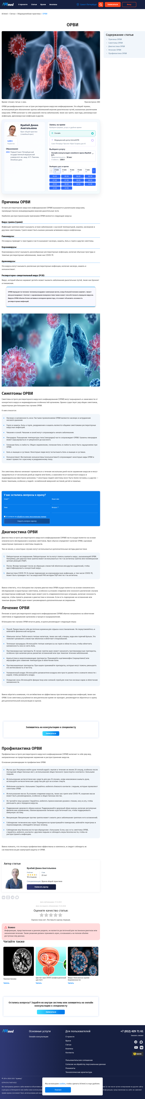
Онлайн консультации (38, 1037)
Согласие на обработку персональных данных (85, 1064)
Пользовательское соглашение (79, 1060)
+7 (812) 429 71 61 (132, 1031)
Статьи (34, 4)
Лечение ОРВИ (114, 50)
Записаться (113, 4)
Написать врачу (41, 887)
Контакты (69, 1053)
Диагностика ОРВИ (116, 46)
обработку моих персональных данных (31, 517)
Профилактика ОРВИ (117, 53)
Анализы (53, 4)
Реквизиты (70, 1068)
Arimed (5, 14)
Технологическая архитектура (78, 1072)
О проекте (23, 4)
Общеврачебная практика (29, 14)
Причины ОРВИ (115, 39)
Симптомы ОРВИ (115, 43)
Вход (129, 4)
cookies (62, 1084)
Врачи (43, 4)
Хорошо (58, 1090)
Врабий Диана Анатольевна (41, 868)
